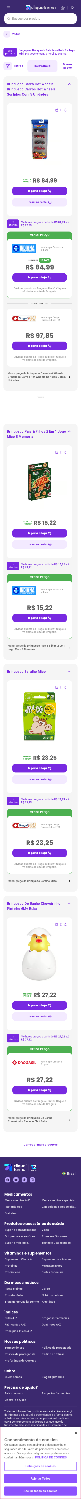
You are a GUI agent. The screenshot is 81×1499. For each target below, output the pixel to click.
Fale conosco (13, 1393)
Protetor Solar (14, 1295)
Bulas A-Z (11, 1318)
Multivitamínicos (52, 1265)
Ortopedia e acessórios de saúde (20, 1237)
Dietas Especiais (52, 1272)
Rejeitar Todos (40, 1478)
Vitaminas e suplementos (28, 1253)
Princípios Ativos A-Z (18, 1331)
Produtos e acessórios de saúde (34, 1223)
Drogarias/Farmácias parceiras (55, 1318)
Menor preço (67, 65)
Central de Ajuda (15, 1399)
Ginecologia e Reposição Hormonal (58, 1207)
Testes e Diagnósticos (56, 1242)
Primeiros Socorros (54, 1236)
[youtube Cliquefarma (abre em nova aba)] (16, 1179)
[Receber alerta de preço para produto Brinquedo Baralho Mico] (65, 687)
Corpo (46, 1288)
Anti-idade (48, 1301)
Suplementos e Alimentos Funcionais (58, 1260)
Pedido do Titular (53, 1354)
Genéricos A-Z (51, 1324)
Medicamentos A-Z (17, 1200)
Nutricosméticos (52, 1295)
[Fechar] (76, 1433)
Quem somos (13, 1377)
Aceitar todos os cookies (40, 1491)
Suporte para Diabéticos (20, 1229)
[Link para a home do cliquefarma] (40, 7)
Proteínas (11, 1265)
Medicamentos (18, 1194)
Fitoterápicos (13, 1206)
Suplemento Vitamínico (19, 1259)
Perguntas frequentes (56, 1393)
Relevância (42, 66)
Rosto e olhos (13, 1288)
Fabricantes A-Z (15, 1324)
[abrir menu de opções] (8, 7)
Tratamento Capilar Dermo (22, 1301)
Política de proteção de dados (20, 1354)
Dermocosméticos (21, 1282)
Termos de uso (14, 1347)
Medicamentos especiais (58, 1200)
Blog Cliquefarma (53, 1377)
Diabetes (10, 1213)
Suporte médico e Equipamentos (16, 1243)
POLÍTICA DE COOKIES (51, 1457)
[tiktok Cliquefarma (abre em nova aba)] (24, 1179)
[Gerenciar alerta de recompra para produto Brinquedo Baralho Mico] (57, 687)
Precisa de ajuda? (21, 1387)
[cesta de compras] (72, 7)
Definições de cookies (40, 1466)
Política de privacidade (56, 1347)
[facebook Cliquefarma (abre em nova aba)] (7, 1179)
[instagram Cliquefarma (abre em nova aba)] (32, 1179)
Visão (45, 1229)
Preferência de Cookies (20, 1360)
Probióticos (12, 1272)
